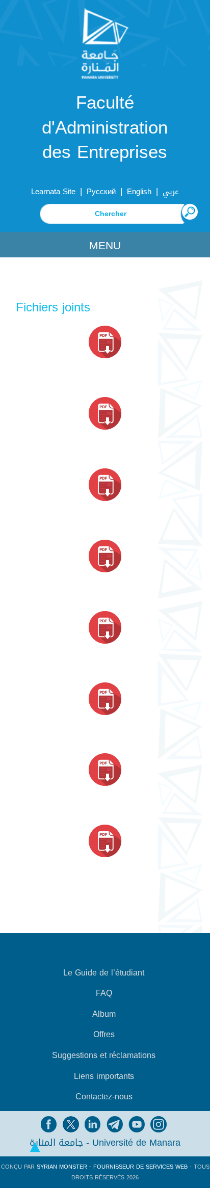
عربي (171, 191)
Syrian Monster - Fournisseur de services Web (112, 1166)
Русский (101, 191)
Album (104, 1014)
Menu (105, 245)
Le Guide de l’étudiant (103, 973)
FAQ (104, 993)
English (139, 191)
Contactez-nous (104, 1096)
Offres (104, 1034)
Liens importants (104, 1076)
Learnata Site (53, 191)
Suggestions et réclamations (103, 1055)
